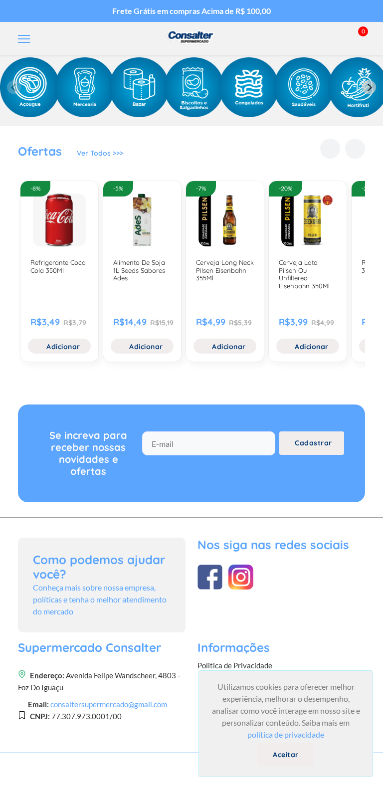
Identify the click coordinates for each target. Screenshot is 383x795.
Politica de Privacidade (234, 665)
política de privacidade (285, 734)
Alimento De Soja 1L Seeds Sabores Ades (139, 270)
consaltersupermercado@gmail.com (108, 704)
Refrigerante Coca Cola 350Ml (58, 266)
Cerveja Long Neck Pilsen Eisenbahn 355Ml (225, 270)
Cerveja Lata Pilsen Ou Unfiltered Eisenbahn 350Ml (304, 274)
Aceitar (286, 754)
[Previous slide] (14, 87)
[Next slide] (369, 87)
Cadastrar (313, 442)
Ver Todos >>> (100, 153)
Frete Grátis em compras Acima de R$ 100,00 (191, 10)
